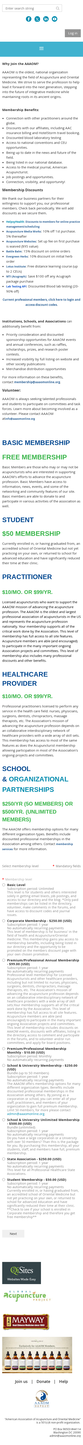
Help (63, 1381)
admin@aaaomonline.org (25, 1114)
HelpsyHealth (15, 222)
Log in (72, 33)
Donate (43, 1381)
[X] (37, 19)
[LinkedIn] (46, 19)
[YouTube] (54, 19)
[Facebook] (28, 19)
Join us (21, 1381)
